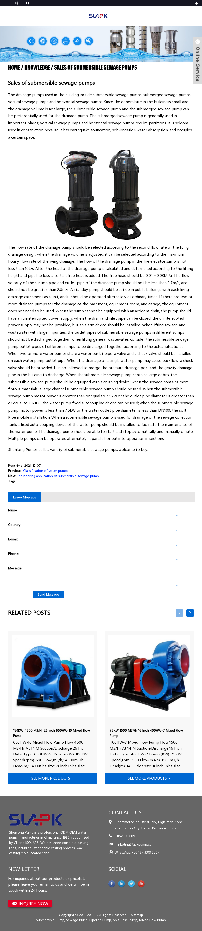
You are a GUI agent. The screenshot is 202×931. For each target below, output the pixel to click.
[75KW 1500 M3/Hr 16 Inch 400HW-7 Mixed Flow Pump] (149, 675)
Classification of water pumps (45, 470)
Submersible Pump (50, 919)
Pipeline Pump (100, 919)
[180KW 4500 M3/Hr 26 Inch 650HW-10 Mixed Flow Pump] (52, 675)
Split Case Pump (125, 919)
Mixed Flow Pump (152, 919)
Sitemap (137, 914)
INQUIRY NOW (33, 903)
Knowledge (37, 67)
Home (14, 67)
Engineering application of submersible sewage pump (58, 475)
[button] (101, 56)
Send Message (48, 594)
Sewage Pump (77, 919)
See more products (52, 778)
